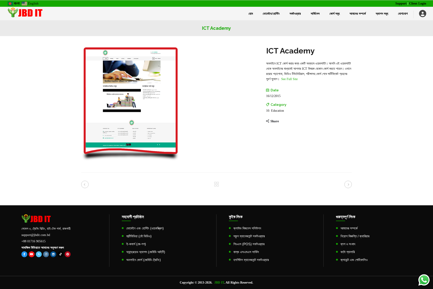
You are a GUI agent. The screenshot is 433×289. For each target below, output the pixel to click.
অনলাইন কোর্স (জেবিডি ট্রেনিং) (143, 260)
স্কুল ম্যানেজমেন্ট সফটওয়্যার (249, 236)
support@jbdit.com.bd (35, 235)
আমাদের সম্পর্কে (349, 228)
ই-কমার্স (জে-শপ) (136, 244)
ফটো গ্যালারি (348, 252)
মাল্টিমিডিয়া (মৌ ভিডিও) (139, 236)
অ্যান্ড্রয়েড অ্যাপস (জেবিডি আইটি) (145, 252)
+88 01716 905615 (33, 241)
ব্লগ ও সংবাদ (348, 244)
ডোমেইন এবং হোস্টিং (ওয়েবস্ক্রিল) (145, 228)
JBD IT (219, 282)
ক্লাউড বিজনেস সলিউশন (247, 228)
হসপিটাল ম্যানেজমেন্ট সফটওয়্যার (251, 260)
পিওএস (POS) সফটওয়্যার (249, 244)
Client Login (417, 3)
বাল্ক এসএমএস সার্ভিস (246, 252)
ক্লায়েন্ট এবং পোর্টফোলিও (354, 260)
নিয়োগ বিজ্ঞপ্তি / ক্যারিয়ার (355, 236)
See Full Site (289, 79)
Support (401, 3)
